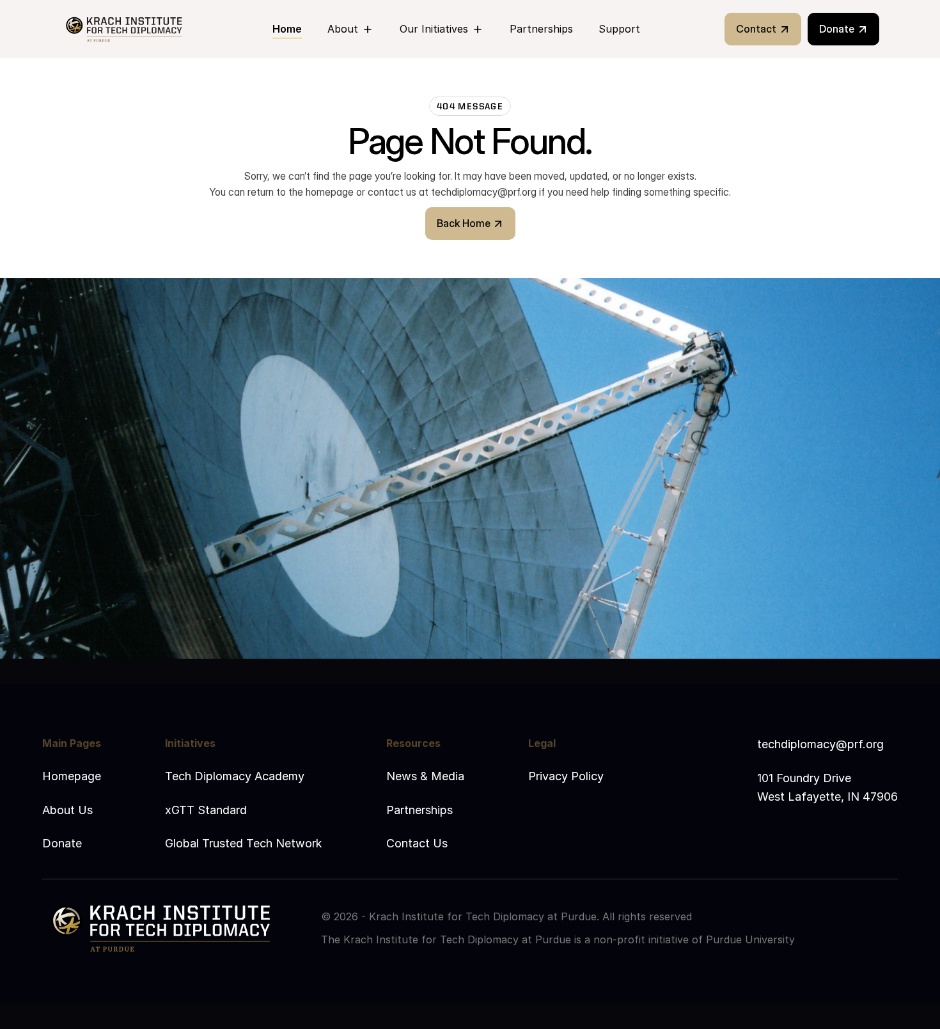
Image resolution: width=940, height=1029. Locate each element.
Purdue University (750, 939)
